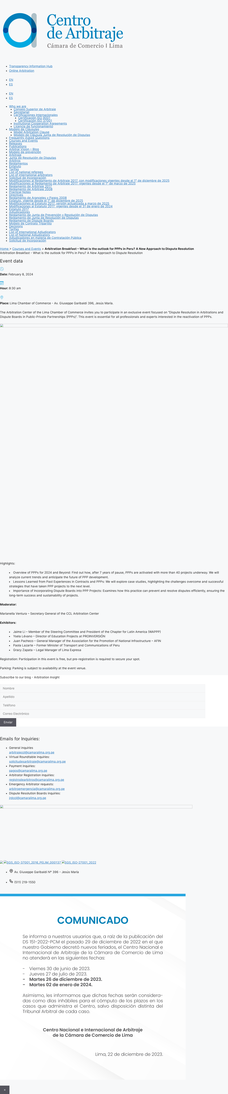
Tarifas (14, 169)
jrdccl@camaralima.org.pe (27, 798)
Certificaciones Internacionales (36, 115)
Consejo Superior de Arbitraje (35, 109)
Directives (16, 195)
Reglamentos (18, 163)
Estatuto (15, 166)
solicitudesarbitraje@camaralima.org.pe (37, 761)
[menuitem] (11, 80)
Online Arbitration (21, 70)
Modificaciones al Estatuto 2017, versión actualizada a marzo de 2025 (59, 203)
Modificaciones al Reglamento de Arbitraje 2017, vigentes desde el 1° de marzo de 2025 (72, 183)
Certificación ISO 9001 (34, 118)
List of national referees (26, 172)
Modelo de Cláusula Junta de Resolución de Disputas (52, 135)
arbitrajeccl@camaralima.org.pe (31, 752)
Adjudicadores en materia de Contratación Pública (45, 238)
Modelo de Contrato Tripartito (30, 223)
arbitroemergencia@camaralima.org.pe (37, 789)
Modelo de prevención (25, 152)
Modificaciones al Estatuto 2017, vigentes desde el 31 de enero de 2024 (61, 206)
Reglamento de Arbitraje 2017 (30, 186)
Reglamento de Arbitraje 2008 (30, 189)
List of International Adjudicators (32, 232)
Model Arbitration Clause (31, 132)
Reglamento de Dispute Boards (31, 220)
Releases (15, 143)
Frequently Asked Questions (29, 138)
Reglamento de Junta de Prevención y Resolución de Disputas (53, 215)
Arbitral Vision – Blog (24, 149)
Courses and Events (23, 140)
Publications (18, 146)
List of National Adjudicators (29, 235)
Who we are (17, 106)
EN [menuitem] (11, 80)
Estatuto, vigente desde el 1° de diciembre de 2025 (46, 200)
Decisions (16, 226)
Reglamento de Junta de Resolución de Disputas (44, 218)
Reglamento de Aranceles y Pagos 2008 (38, 198)
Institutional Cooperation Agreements (40, 123)
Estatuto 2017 (19, 209)
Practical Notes (20, 192)
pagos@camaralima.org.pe (28, 770)
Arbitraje (15, 155)
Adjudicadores (19, 212)
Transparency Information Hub (31, 66)
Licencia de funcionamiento (33, 126)
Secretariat (21, 112)
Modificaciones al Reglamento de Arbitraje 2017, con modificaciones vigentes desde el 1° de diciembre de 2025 (89, 180)
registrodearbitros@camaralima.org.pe (36, 780)
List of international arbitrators (31, 175)
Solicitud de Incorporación (27, 178)
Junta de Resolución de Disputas (32, 158)
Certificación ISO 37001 (35, 120)
